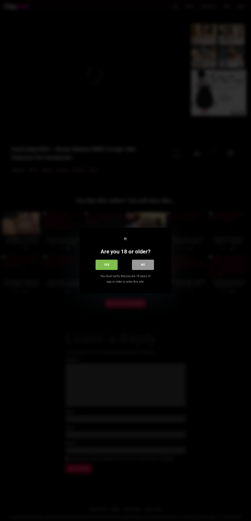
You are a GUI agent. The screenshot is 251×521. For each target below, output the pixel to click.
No (143, 264)
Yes (106, 264)
